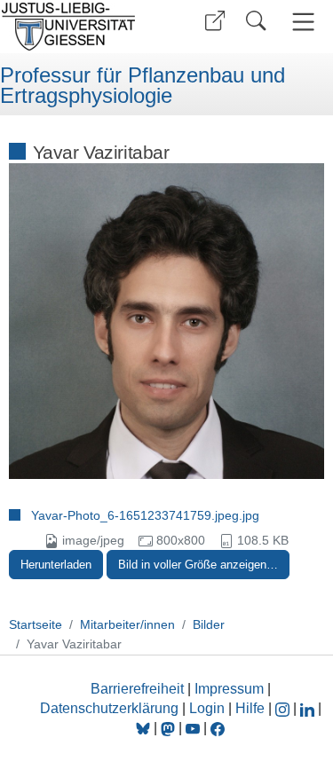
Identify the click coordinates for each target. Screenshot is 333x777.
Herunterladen (55, 564)
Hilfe (250, 708)
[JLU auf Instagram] (284, 708)
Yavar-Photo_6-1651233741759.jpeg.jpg (145, 515)
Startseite (35, 624)
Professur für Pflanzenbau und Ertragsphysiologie (142, 86)
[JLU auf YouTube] (193, 727)
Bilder (209, 624)
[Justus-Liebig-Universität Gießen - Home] (80, 26)
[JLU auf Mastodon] (169, 727)
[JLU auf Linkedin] (309, 708)
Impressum (229, 688)
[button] (215, 20)
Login (208, 708)
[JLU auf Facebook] (217, 727)
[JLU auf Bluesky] (145, 727)
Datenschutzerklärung (109, 708)
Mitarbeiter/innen (127, 624)
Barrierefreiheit (137, 688)
